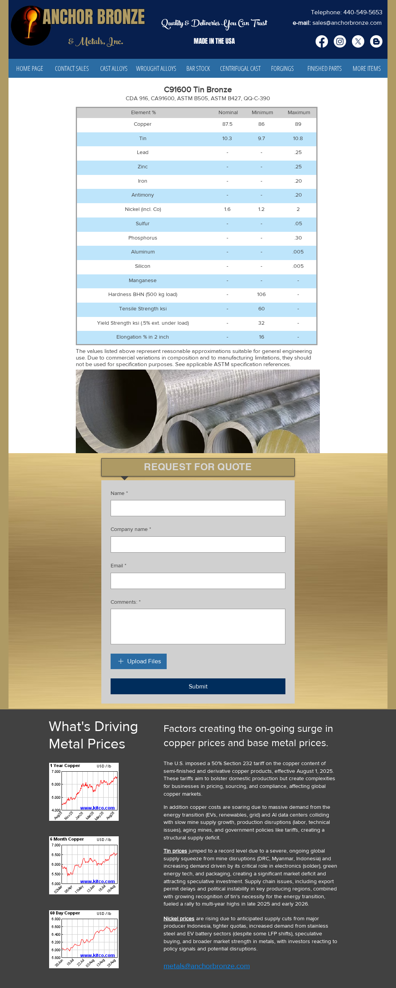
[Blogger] (376, 41)
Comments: (126, 602)
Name (119, 493)
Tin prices (175, 851)
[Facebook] (322, 41)
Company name (131, 529)
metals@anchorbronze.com (207, 966)
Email (118, 565)
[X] (358, 41)
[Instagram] (340, 41)
